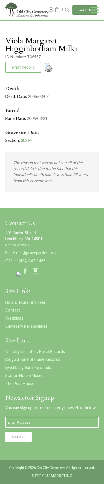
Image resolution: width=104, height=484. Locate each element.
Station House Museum (26, 375)
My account (51, 9)
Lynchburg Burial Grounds (28, 367)
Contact (12, 310)
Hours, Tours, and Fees (25, 302)
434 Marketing (58, 476)
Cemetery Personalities (26, 326)
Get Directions (17, 245)
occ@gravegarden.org (36, 252)
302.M (26, 140)
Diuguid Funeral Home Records (32, 359)
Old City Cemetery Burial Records (35, 351)
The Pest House (19, 383)
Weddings (14, 318)
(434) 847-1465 (32, 260)
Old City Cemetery (27, 10)
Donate (85, 9)
